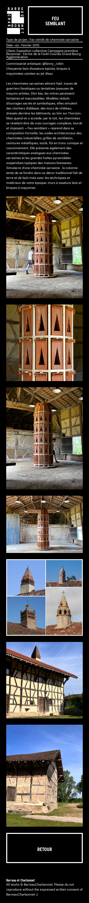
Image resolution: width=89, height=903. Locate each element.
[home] (15, 20)
